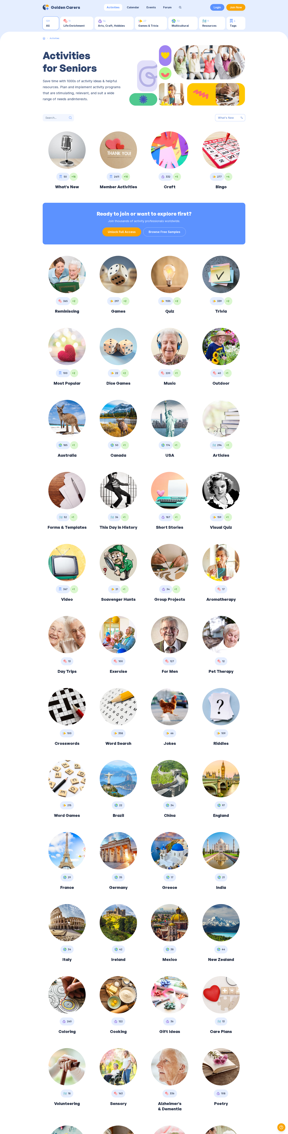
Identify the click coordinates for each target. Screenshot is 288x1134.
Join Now (236, 7)
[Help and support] (281, 1127)
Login (217, 7)
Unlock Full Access (122, 232)
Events (151, 7)
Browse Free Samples (164, 232)
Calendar (133, 7)
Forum (167, 7)
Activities (113, 7)
